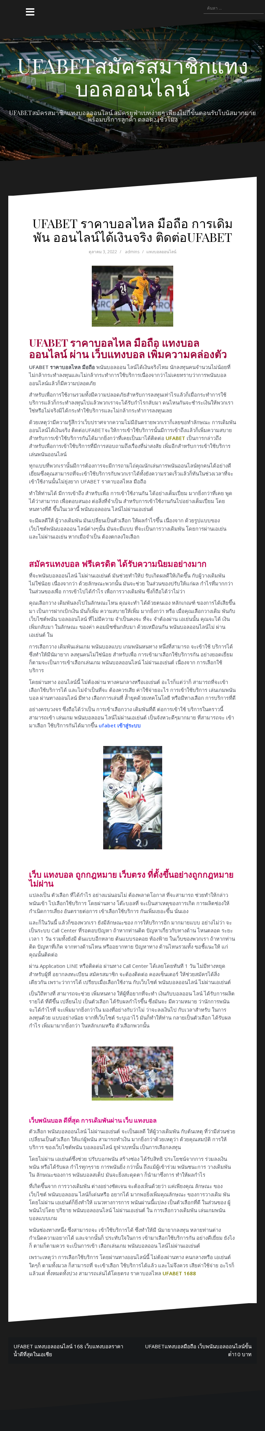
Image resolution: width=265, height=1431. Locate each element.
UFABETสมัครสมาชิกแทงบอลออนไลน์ (132, 76)
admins (132, 252)
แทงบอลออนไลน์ (161, 252)
